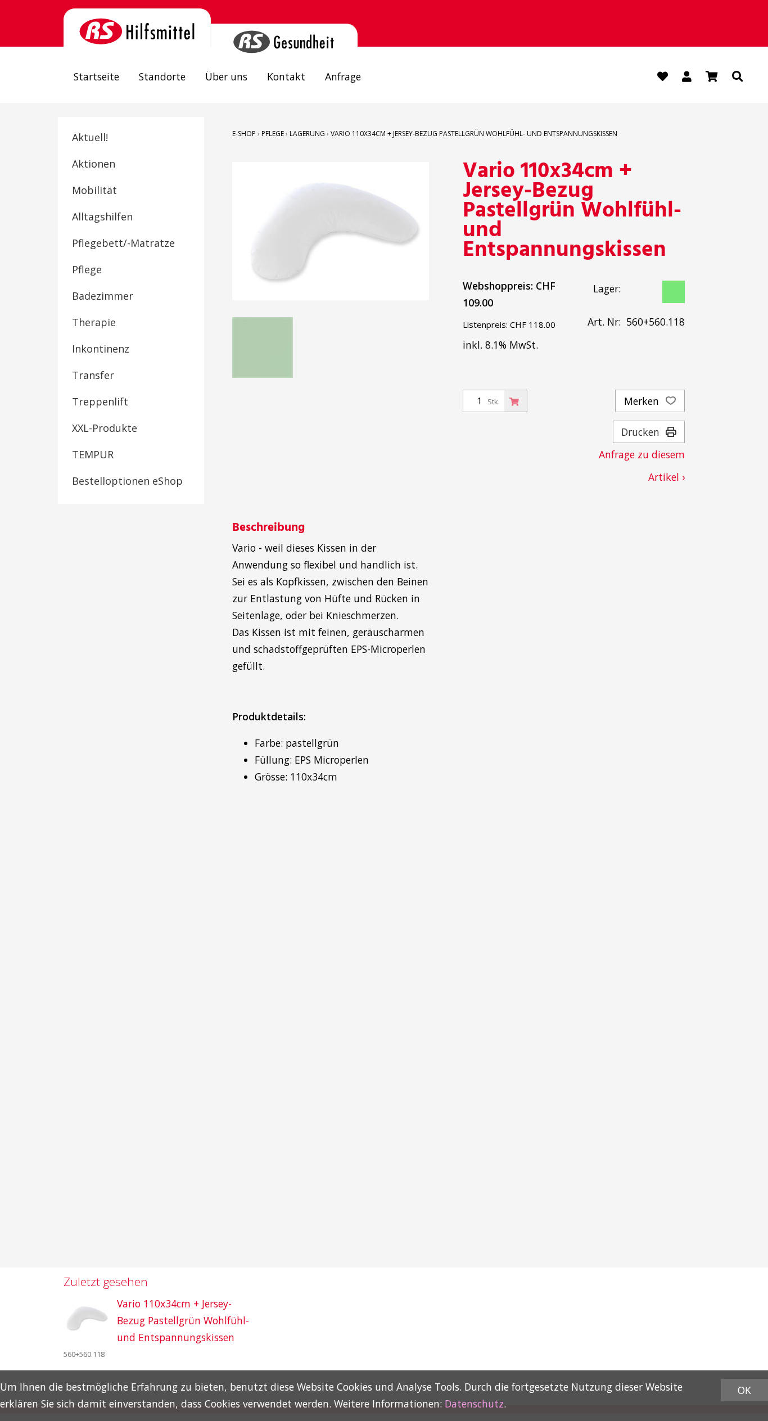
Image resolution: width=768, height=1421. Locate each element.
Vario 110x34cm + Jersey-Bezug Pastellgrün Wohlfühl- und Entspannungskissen (474, 133)
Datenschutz (474, 1403)
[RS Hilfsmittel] (137, 27)
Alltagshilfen (102, 216)
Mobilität (94, 190)
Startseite (96, 76)
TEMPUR (93, 454)
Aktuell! (90, 137)
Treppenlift (100, 401)
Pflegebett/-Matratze (123, 243)
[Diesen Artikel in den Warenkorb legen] (515, 401)
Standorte (162, 76)
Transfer (93, 375)
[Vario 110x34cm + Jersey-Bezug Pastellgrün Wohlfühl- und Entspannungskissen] (86, 1318)
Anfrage (343, 76)
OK (744, 1390)
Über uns (226, 76)
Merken (643, 401)
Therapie (94, 322)
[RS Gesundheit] (284, 35)
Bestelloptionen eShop (127, 481)
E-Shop (244, 133)
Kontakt (286, 76)
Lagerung (307, 133)
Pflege (87, 269)
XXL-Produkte (104, 428)
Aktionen (93, 163)
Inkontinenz (100, 348)
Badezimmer (102, 296)
